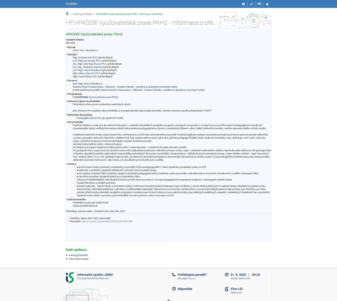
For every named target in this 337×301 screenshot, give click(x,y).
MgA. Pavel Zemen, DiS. (85, 76)
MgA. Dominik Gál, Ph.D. (85, 57)
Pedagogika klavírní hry (89, 117)
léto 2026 (109, 211)
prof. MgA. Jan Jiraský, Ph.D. (87, 60)
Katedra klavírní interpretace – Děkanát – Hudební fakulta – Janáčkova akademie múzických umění (125, 86)
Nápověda (185, 289)
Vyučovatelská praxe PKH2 (98, 97)
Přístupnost (235, 292)
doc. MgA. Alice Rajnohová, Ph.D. (90, 63)
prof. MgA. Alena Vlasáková (87, 70)
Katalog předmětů (82, 14)
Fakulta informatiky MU (98, 278)
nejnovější (104, 218)
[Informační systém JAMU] (67, 13)
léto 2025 (93, 218)
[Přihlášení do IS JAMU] (267, 4)
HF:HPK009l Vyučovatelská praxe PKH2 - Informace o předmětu (129, 14)
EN (259, 4)
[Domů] (243, 4)
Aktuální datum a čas (240, 278)
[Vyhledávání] (251, 4)
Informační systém (79, 258)
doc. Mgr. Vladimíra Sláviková (88, 67)
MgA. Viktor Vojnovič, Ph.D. (87, 73)
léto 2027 (120, 211)
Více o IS (236, 289)
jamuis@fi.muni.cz (186, 278)
